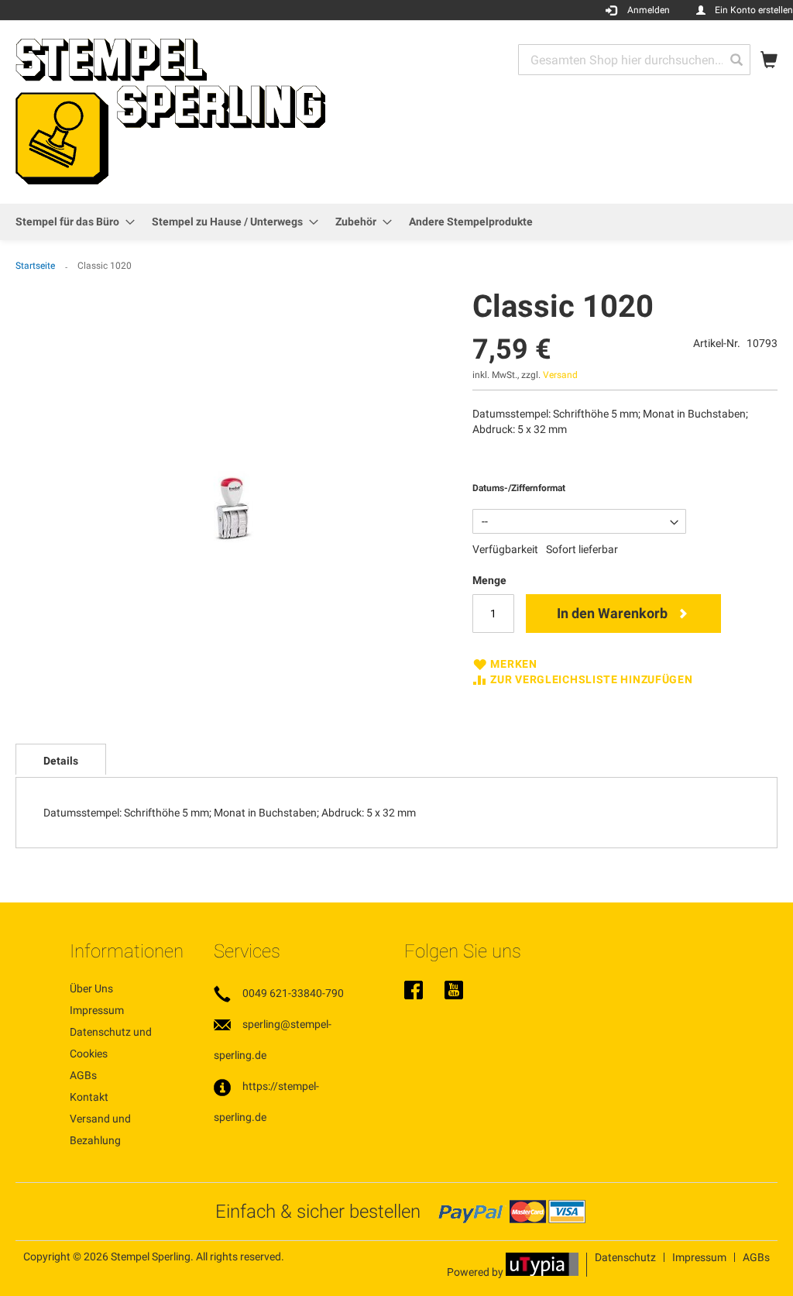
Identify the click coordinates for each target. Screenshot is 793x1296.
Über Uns (91, 988)
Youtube (454, 991)
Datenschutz (625, 1257)
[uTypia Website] (542, 1272)
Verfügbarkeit (505, 549)
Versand (560, 375)
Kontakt (89, 1097)
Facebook (413, 991)
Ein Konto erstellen (754, 10)
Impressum (97, 1010)
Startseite (35, 265)
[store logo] (170, 111)
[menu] (396, 222)
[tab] (60, 759)
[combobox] (634, 59)
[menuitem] (70, 222)
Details (60, 761)
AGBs (83, 1075)
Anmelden (648, 10)
